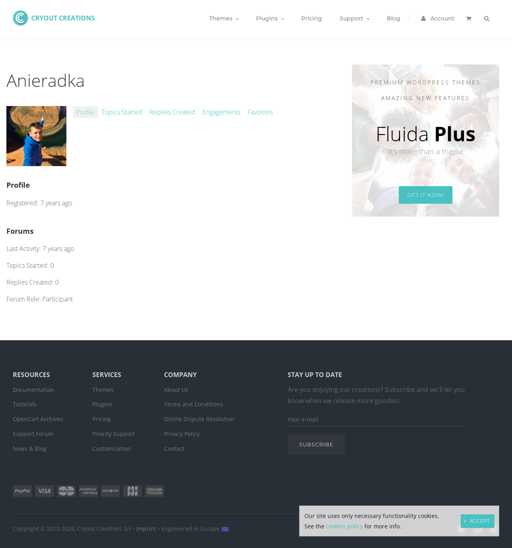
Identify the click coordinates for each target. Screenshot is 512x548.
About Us (176, 389)
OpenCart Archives (38, 419)
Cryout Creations (63, 18)
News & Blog (29, 448)
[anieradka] (36, 161)
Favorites (260, 112)
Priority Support (113, 434)
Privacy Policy (182, 434)
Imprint (146, 528)
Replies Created (172, 112)
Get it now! (425, 195)
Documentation (33, 389)
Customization (111, 448)
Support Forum (33, 434)
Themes (103, 389)
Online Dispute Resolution (199, 419)
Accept (480, 521)
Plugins (102, 404)
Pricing (101, 419)
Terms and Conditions (193, 404)
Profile (85, 112)
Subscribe (316, 444)
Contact (174, 448)
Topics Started (122, 112)
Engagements (221, 112)
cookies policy (344, 526)
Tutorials (24, 404)
